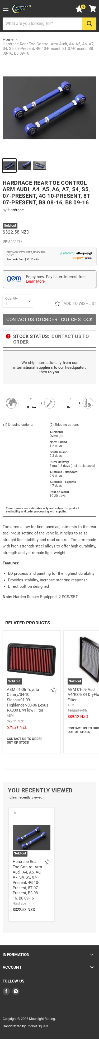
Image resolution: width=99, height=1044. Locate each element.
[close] (15, 813)
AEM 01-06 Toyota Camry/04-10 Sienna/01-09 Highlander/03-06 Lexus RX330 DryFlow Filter (27, 700)
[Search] (89, 23)
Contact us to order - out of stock (49, 319)
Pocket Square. (37, 1026)
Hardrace (16, 210)
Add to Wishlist (79, 303)
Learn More (35, 281)
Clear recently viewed (26, 797)
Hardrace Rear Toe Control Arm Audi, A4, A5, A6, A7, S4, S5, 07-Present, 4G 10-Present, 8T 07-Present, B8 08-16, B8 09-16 (27, 880)
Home (8, 39)
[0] (79, 11)
